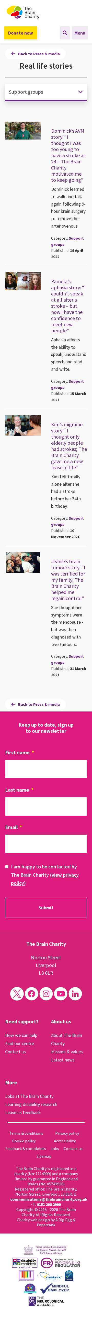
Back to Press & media (38, 53)
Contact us (15, 1052)
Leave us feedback (23, 1112)
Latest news (63, 1060)
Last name (19, 789)
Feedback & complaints (25, 1148)
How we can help (21, 1035)
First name (19, 752)
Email (13, 827)
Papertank (46, 1224)
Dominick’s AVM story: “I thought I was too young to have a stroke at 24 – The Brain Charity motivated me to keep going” (68, 155)
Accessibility (65, 1140)
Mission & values (67, 1052)
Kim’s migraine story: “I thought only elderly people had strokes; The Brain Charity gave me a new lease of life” (69, 446)
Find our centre (19, 1043)
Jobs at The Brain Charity (29, 1096)
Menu (79, 33)
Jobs (55, 1148)
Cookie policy (24, 1140)
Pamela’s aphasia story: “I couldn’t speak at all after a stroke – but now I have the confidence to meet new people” (68, 306)
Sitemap (44, 1156)
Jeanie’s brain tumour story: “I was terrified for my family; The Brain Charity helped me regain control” (68, 579)
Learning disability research (31, 1104)
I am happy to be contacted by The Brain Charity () (45, 874)
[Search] (65, 32)
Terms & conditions (26, 1133)
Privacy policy (67, 1133)
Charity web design (33, 1219)
